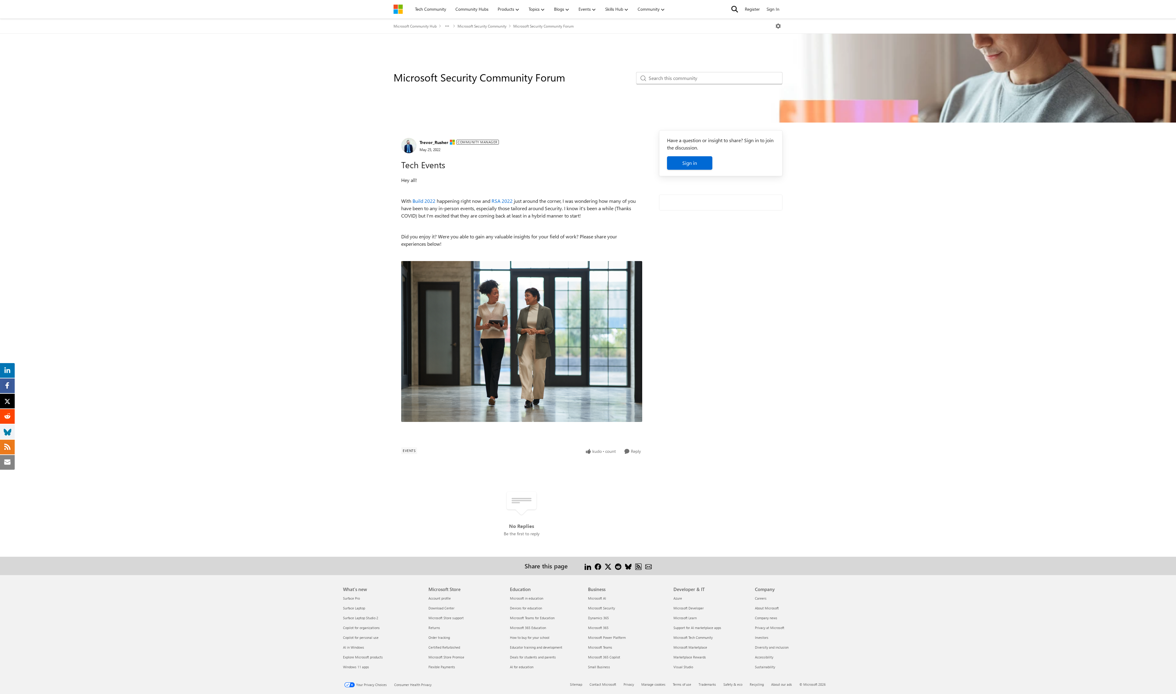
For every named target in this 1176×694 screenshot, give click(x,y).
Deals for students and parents (533, 657)
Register (752, 9)
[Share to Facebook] (598, 566)
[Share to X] (608, 566)
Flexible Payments (441, 667)
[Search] (734, 9)
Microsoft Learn (685, 618)
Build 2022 (424, 201)
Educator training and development (536, 647)
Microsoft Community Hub (415, 26)
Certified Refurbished (444, 647)
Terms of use (682, 684)
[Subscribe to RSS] (638, 566)
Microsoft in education (526, 598)
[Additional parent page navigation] (447, 26)
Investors (761, 637)
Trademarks (707, 684)
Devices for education (526, 608)
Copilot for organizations (361, 627)
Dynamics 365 (598, 618)
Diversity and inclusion (772, 647)
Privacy (629, 684)
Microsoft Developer (688, 608)
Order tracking (439, 637)
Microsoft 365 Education (528, 627)
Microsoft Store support (446, 618)
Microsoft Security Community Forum (543, 26)
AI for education (521, 667)
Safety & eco (732, 684)
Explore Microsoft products (363, 657)
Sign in (689, 163)
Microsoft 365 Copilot (604, 657)
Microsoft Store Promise (446, 657)
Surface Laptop (354, 608)
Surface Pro (351, 598)
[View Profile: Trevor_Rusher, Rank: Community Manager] (409, 145)
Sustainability (765, 667)
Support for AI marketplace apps (697, 627)
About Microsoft (767, 608)
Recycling (757, 684)
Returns (434, 627)
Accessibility (764, 657)
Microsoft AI (597, 598)
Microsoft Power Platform (607, 637)
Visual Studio (683, 667)
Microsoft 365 (598, 627)
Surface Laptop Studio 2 (360, 618)
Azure (677, 598)
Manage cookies (653, 684)
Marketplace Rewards (689, 657)
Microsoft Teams (600, 647)
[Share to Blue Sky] (628, 566)
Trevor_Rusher (434, 142)
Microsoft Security (601, 608)
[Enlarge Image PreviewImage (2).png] (521, 341)
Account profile (439, 598)
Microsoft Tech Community (693, 637)
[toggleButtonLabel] (778, 26)
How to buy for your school (529, 637)
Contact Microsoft (603, 684)
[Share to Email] (648, 566)
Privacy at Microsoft (769, 627)
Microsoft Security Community (482, 26)
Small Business (599, 667)
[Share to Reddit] (618, 566)
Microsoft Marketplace (690, 647)
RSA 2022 (502, 201)
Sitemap (576, 684)
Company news (766, 618)
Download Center (441, 608)
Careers (761, 598)
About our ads (781, 684)
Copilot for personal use (361, 637)
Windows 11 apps (356, 667)
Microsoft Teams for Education (532, 618)
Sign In (773, 9)
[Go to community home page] (398, 9)
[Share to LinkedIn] (588, 566)
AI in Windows (353, 647)
